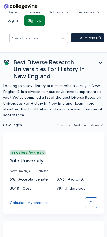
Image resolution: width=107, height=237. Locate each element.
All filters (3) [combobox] (87, 37)
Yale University (26, 161)
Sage (12, 12)
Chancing (33, 12)
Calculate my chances (29, 202)
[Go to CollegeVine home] (21, 6)
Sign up (34, 20)
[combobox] (12, 38)
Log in (12, 20)
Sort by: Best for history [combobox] (78, 125)
